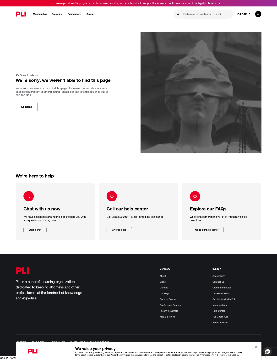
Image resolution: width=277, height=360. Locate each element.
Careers (164, 287)
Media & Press (167, 316)
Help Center (218, 311)
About (163, 276)
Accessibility (218, 276)
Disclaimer (21, 341)
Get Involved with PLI (223, 299)
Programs (57, 14)
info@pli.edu (87, 91)
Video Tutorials (220, 322)
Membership (40, 14)
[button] (267, 351)
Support (91, 14)
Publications (74, 14)
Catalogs (164, 293)
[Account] (258, 14)
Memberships (219, 305)
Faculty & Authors (169, 311)
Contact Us (218, 282)
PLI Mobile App (220, 316)
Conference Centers (170, 305)
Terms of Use (58, 341)
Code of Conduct (169, 299)
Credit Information (221, 287)
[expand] (219, 3)
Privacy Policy (39, 341)
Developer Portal (221, 293)
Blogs (163, 282)
